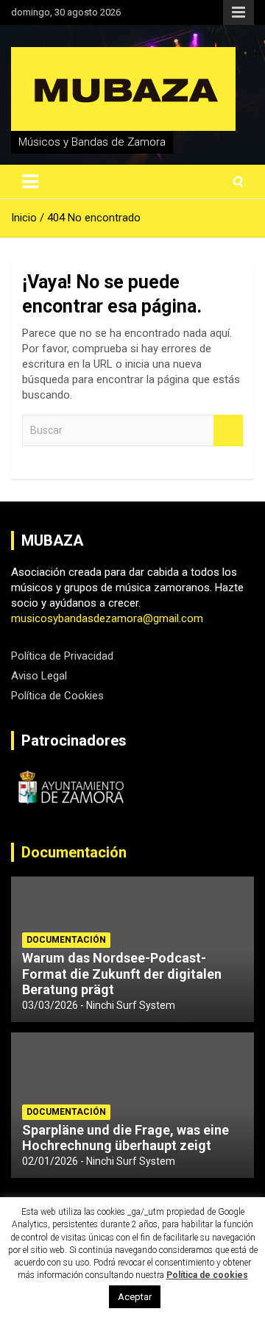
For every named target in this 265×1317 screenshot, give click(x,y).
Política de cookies (207, 1275)
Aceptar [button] (135, 1296)
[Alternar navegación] (30, 182)
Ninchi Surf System (130, 1005)
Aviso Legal (39, 675)
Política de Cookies (57, 695)
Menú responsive (238, 12)
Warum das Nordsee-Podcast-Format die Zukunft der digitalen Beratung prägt (122, 973)
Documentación (74, 852)
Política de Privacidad (62, 656)
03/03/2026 (50, 1005)
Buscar (228, 430)
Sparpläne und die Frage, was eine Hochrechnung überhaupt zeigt (125, 1138)
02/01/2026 (50, 1161)
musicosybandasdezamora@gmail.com (107, 618)
